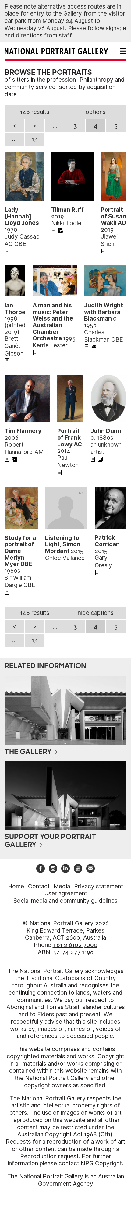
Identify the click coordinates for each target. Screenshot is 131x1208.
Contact (39, 886)
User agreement (65, 893)
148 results (34, 111)
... (55, 125)
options (96, 111)
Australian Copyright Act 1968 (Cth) (64, 1134)
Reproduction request (49, 1156)
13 (35, 139)
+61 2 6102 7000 (75, 944)
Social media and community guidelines (65, 900)
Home (16, 886)
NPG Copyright (101, 1163)
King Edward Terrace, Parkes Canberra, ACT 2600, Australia (65, 934)
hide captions (96, 612)
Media (62, 886)
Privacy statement (98, 886)
